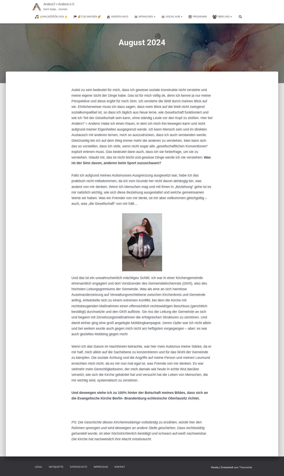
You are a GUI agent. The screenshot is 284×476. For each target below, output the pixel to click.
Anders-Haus (119, 16)
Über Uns (223, 16)
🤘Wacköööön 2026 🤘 (53, 16)
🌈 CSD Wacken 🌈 (89, 16)
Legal (38, 467)
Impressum (101, 467)
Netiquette (56, 467)
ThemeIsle (245, 467)
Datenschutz (78, 467)
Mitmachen (146, 16)
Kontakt (119, 467)
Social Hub (173, 16)
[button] (154, 16)
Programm (200, 16)
